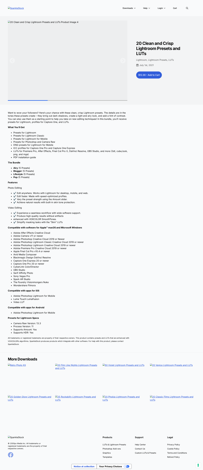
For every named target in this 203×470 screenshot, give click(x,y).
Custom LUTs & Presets (145, 453)
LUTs (171, 60)
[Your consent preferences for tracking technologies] (198, 465)
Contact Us (140, 449)
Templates (107, 457)
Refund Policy (173, 457)
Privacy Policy (173, 444)
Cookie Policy (173, 449)
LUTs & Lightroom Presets (114, 444)
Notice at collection (84, 466)
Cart (175, 8)
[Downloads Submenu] (135, 8)
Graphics (107, 453)
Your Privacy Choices (110, 466)
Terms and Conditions (177, 453)
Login (160, 8)
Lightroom (141, 60)
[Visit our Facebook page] (10, 455)
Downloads (128, 8)
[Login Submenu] (165, 8)
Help (145, 8)
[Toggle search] (187, 8)
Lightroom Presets (157, 60)
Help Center (140, 444)
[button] (12, 60)
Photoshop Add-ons (112, 449)
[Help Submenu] (149, 8)
